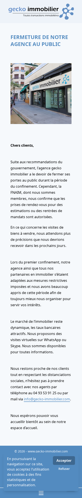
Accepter (64, 460)
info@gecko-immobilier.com (47, 399)
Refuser (64, 469)
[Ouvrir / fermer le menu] (41, 493)
